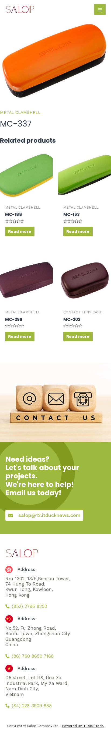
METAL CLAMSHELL (20, 112)
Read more (19, 231)
